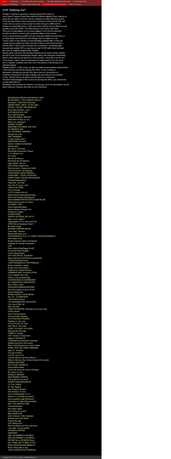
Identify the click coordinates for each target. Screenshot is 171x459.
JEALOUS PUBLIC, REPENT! (19, 117)
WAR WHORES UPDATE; (18, 377)
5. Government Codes (80, 1)
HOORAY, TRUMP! (15, 124)
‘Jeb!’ (10, 246)
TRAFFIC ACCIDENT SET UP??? (21, 217)
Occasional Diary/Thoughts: (18, 251)
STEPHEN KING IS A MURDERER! (22, 280)
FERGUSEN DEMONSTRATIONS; (21, 287)
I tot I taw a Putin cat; (16, 304)
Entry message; (14, 190)
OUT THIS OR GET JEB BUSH (20, 256)
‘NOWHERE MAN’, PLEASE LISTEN (22, 273)
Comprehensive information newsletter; (23, 341)
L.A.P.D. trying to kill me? (18, 192)
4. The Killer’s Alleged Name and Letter (58, 1)
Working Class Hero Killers (18, 418)
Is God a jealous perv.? (17, 139)
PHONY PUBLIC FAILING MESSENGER (24, 178)
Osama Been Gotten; (16, 367)
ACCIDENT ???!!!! (15, 205)
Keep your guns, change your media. (22, 168)
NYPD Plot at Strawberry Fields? (20, 224)
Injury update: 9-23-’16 (16, 163)
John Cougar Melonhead (17, 207)
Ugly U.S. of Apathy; (16, 350)
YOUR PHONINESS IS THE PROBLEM (23, 263)
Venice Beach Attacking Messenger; (22, 195)
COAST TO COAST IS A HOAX (20, 329)
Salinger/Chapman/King (17, 180)
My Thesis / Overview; (16, 149)
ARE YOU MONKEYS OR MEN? (21, 435)
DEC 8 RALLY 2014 (15, 285)
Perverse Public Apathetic (18, 316)
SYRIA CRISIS (14, 311)
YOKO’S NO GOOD (15, 188)
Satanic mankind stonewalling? (20, 144)
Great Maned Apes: (15, 406)
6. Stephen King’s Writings (9, 4)
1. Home (4, 1)
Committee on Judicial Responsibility (22, 401)
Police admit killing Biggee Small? (21, 248)
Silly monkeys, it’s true (17, 392)
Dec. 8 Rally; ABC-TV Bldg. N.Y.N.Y (22, 443)
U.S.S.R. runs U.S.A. (16, 355)
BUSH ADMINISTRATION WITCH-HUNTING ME (27, 200)
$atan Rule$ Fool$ (15, 414)
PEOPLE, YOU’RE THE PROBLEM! (22, 107)
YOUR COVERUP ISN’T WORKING (22, 450)
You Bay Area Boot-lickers (18, 260)
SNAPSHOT (13, 433)
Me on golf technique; (16, 115)
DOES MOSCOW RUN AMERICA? (21, 445)
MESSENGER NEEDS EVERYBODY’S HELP (26, 98)
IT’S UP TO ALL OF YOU (18, 324)
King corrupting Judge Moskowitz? (21, 399)
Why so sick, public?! (16, 219)
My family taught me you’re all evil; (21, 290)
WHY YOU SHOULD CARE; (19, 404)
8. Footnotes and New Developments (54, 4)
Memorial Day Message (17, 331)
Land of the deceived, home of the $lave (23, 370)
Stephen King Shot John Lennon (20, 343)
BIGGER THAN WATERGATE (19, 382)
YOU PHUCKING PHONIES (19, 319)
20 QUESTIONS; (14, 214)
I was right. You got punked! (19, 428)
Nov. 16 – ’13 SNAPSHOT (18, 297)
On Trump (12, 156)
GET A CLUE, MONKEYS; (18, 365)
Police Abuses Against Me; (18, 166)
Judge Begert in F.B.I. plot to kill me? (22, 222)
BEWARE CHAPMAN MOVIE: (20, 229)
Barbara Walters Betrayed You (19, 209)
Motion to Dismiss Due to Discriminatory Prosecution (28, 360)
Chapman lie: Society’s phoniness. (21, 244)
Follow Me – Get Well (16, 183)
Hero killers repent (15, 409)
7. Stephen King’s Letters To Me (30, 4)
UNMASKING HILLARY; (17, 141)
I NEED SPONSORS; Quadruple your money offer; (27, 309)
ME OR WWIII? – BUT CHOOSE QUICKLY (24, 100)
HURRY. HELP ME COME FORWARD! (23, 348)
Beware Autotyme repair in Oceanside (22, 241)
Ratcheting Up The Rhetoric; (19, 161)
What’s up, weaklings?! (17, 122)
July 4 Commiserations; (17, 314)
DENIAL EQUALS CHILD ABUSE (21, 294)
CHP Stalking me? (15, 423)
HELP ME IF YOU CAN (17, 326)
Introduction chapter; (16, 212)
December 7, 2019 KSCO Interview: (22, 103)
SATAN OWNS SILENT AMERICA (21, 173)
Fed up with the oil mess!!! (18, 380)
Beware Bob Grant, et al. (17, 234)
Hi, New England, (14, 387)
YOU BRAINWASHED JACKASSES (22, 302)
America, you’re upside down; (19, 278)
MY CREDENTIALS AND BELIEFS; (22, 282)
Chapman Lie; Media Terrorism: (20, 270)
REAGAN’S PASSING (16, 431)
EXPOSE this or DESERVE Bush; (21, 440)
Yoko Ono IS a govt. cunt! (18, 185)
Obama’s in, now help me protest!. (21, 396)
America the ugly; (15, 421)
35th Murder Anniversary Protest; (20, 151)
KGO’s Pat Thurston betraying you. (21, 197)
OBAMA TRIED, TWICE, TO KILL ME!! (23, 105)
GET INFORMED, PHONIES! (19, 132)
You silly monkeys (15, 353)
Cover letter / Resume (16, 231)
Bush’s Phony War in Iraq (18, 448)
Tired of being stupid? (16, 253)
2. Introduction (13, 1)
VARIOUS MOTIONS (16, 363)
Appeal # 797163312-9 (16, 338)
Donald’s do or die (15, 134)
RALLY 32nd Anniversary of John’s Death (24, 345)
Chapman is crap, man (16, 321)
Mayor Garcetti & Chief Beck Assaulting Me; (25, 258)
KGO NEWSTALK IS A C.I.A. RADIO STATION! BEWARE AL (32, 236)
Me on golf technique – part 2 (19, 110)
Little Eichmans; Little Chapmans (21, 416)
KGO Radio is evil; (15, 239)
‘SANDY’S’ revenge (15, 333)
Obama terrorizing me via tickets (20, 202)
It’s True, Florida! (14, 384)
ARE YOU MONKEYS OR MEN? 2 (21, 438)
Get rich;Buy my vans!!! (17, 411)
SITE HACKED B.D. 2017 (18, 112)
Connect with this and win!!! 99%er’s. (22, 358)
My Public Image (14, 226)
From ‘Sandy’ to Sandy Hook (19, 336)
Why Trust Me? (14, 307)
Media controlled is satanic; (18, 265)
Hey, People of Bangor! (17, 389)
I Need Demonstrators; (16, 299)
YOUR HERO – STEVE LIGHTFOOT (22, 175)
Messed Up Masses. (16, 158)
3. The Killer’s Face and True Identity (32, 1)
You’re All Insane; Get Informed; (20, 171)
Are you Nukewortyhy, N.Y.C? (19, 394)
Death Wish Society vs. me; (19, 120)
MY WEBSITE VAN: (16, 129)
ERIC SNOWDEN (15, 137)
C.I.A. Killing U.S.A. (15, 154)
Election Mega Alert (15, 292)
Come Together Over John (18, 275)
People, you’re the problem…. (19, 268)
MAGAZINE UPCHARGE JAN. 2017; (22, 127)
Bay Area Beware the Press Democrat (22, 426)
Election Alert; (13, 146)
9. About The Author (75, 4)
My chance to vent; (15, 372)
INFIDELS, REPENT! (16, 375)
